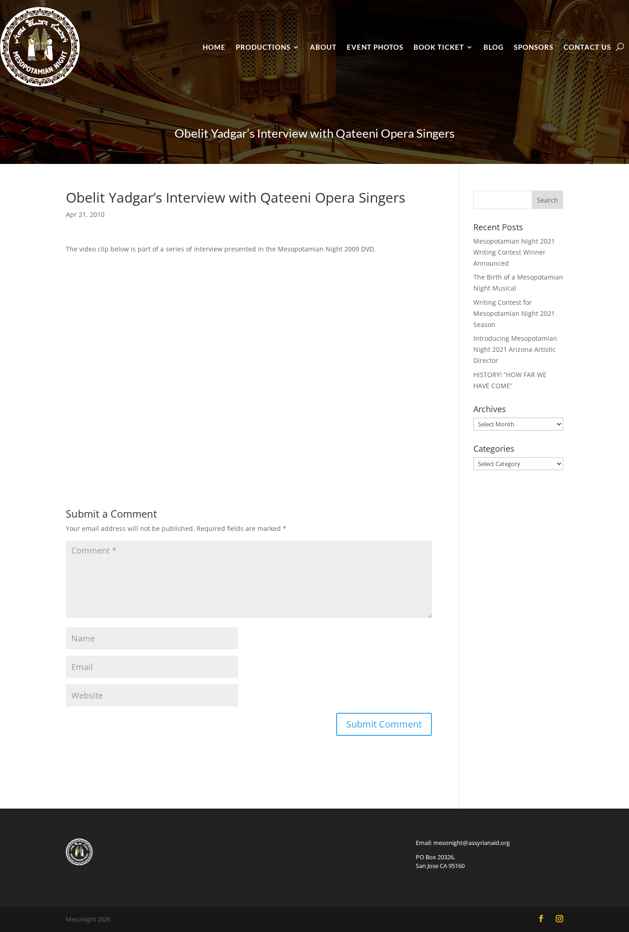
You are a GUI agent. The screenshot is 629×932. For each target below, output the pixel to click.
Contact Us (587, 47)
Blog (493, 47)
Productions (263, 47)
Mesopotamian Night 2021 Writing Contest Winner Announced (514, 252)
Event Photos (375, 47)
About (323, 47)
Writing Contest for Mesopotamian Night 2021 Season (514, 313)
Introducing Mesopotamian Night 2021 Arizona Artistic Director (515, 349)
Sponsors (533, 47)
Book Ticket (439, 47)
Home (214, 47)
